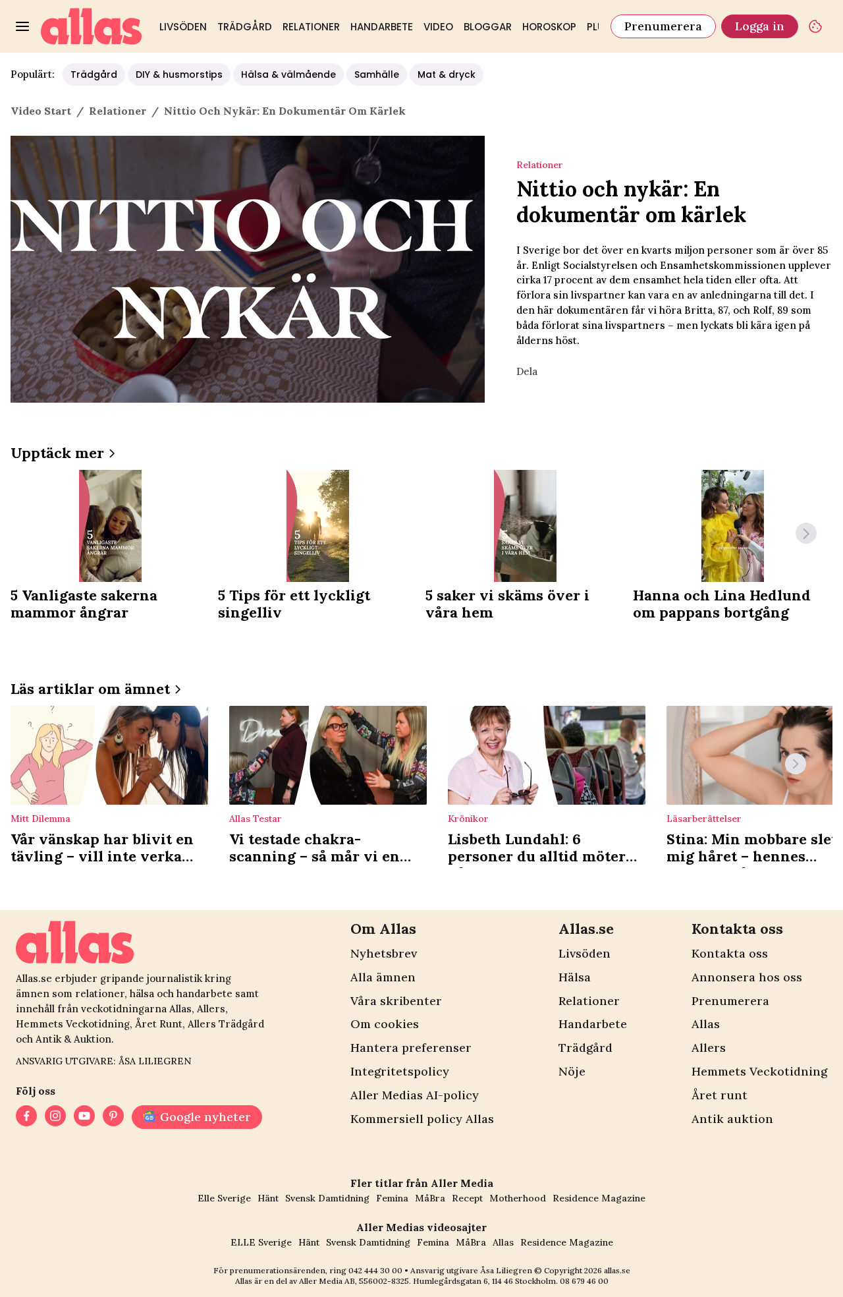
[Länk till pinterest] (113, 1117)
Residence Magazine (599, 1198)
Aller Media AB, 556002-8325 (354, 1281)
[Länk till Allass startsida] (91, 26)
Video (438, 27)
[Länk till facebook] (26, 1117)
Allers (709, 1047)
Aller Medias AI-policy (414, 1095)
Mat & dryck (447, 74)
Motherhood (517, 1198)
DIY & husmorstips (179, 74)
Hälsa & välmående (288, 74)
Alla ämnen (383, 977)
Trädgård (244, 27)
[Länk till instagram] (55, 1117)
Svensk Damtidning (327, 1198)
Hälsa (574, 977)
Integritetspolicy (399, 1071)
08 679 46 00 (584, 1281)
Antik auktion (732, 1118)
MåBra (430, 1198)
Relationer (311, 27)
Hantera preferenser (411, 1047)
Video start (41, 110)
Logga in (759, 26)
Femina (392, 1198)
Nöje (571, 1071)
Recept (467, 1198)
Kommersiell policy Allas (422, 1118)
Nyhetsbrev (383, 953)
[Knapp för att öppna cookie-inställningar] (815, 26)
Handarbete (381, 27)
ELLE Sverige (261, 1242)
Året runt (720, 1095)
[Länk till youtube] (84, 1117)
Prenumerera (663, 26)
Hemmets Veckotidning (759, 1071)
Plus (598, 27)
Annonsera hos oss (747, 977)
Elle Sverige (224, 1198)
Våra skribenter (396, 1000)
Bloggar (488, 27)
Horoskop (549, 27)
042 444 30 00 (375, 1270)
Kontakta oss (730, 953)
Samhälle (376, 74)
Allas (706, 1023)
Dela (526, 371)
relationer (117, 110)
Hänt (268, 1198)
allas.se (617, 1270)
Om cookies (384, 1023)
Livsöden (183, 27)
